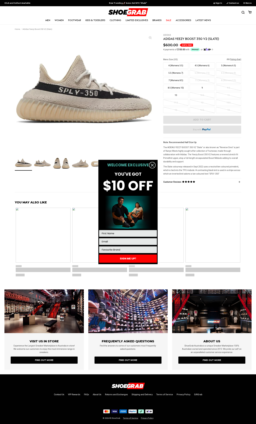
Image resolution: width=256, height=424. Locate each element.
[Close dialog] (152, 165)
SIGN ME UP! (128, 258)
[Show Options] (154, 250)
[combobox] (127, 250)
